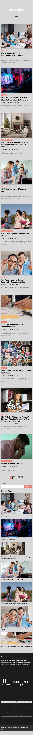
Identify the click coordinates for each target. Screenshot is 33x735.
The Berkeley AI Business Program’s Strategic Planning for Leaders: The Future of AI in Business (15, 419)
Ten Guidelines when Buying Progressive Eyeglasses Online (13, 281)
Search (3, 484)
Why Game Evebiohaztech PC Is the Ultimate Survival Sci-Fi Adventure (15, 99)
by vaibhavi (4, 149)
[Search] (30, 3)
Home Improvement (7, 139)
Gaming (4, 95)
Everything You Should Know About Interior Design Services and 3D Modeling (14, 144)
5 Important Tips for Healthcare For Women (14, 604)
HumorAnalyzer (6, 659)
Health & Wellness (7, 231)
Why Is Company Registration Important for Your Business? (12, 54)
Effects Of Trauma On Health (12, 464)
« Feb (15, 722)
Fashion (4, 277)
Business (4, 50)
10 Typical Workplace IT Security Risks (12, 579)
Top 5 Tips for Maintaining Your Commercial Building (13, 326)
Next (22, 477)
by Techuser (4, 58)
